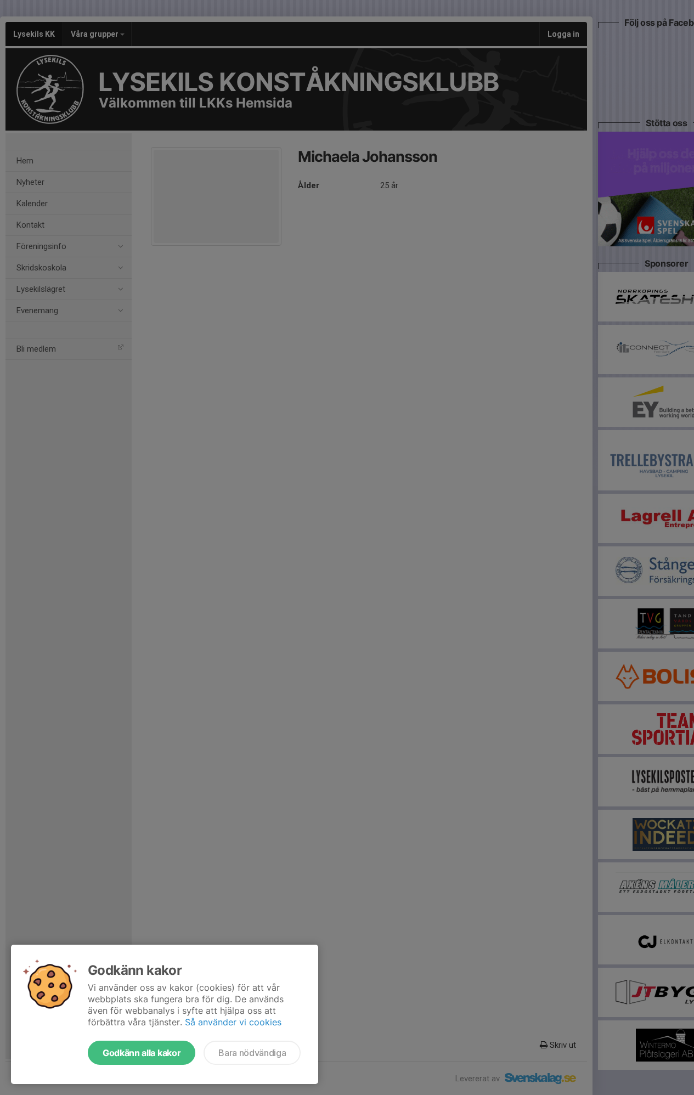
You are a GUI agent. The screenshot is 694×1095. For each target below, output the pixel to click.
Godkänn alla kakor (141, 1052)
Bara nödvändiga (252, 1052)
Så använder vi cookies (233, 1022)
